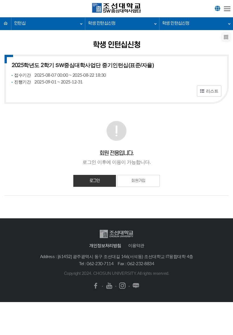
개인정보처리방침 (105, 245)
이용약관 (136, 245)
